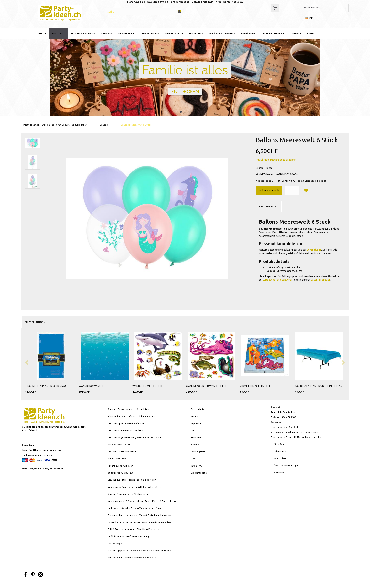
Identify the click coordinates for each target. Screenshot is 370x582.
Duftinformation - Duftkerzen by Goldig (129, 536)
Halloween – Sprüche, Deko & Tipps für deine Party (134, 508)
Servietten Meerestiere (255, 386)
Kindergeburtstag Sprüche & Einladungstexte (131, 416)
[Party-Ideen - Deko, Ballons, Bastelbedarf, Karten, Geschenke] (60, 12)
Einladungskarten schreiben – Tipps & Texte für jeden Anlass (139, 515)
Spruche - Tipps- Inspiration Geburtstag (128, 409)
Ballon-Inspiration (320, 279)
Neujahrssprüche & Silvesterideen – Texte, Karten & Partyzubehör (142, 501)
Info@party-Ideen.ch (289, 412)
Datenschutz (197, 409)
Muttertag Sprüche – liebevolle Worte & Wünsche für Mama (139, 550)
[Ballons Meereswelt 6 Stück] (147, 219)
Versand (195, 416)
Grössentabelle (199, 473)
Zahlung (195, 444)
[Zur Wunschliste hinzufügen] (306, 190)
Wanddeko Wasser (91, 386)
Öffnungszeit (198, 451)
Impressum (196, 423)
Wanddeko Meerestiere (147, 386)
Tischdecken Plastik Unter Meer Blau (317, 386)
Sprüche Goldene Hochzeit (122, 451)
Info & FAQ (196, 465)
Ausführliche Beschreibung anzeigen (276, 159)
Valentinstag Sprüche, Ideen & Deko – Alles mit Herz (135, 487)
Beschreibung (268, 206)
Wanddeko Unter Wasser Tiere (206, 386)
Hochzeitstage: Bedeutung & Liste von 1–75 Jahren (135, 437)
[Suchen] (179, 11)
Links (193, 458)
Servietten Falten (117, 458)
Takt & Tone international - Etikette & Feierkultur (134, 529)
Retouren (196, 437)
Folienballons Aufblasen (120, 465)
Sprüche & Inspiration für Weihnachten (128, 494)
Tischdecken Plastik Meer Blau (45, 386)
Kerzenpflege (115, 543)
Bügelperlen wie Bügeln (120, 473)
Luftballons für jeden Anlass (278, 279)
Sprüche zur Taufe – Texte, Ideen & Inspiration (132, 479)
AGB (193, 430)
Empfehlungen (34, 322)
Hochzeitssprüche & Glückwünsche (126, 423)
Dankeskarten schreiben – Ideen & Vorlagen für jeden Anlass (139, 522)
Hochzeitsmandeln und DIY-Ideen (125, 430)
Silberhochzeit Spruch (119, 444)
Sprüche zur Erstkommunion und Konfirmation (132, 557)
